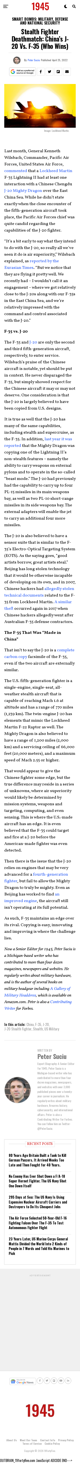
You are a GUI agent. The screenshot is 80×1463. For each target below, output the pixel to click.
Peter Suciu (34, 60)
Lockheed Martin (55, 171)
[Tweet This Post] (49, 71)
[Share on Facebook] (41, 71)
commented (15, 171)
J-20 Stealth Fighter (18, 1029)
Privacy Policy (66, 1440)
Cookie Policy (52, 1443)
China (30, 1024)
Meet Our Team (28, 1440)
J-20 (33, 342)
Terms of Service (32, 1443)
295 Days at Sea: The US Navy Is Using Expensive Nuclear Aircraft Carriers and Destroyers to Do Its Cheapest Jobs (38, 1202)
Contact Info (47, 1440)
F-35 (38, 1024)
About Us (11, 1440)
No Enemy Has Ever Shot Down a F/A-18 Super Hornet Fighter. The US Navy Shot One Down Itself (37, 1181)
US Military (51, 1029)
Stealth (38, 1029)
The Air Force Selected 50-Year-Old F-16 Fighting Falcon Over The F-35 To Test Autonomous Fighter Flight (38, 1222)
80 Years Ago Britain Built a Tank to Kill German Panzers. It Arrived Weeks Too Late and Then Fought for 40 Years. (37, 1160)
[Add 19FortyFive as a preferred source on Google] (22, 71)
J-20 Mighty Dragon (23, 191)
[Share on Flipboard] (58, 71)
